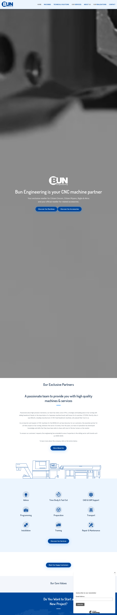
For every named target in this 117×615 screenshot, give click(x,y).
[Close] (115, 572)
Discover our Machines (46, 209)
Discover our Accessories (70, 209)
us (87, 4)
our (76, 4)
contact (112, 4)
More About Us (58, 448)
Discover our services (58, 541)
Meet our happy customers (58, 565)
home (39, 4)
